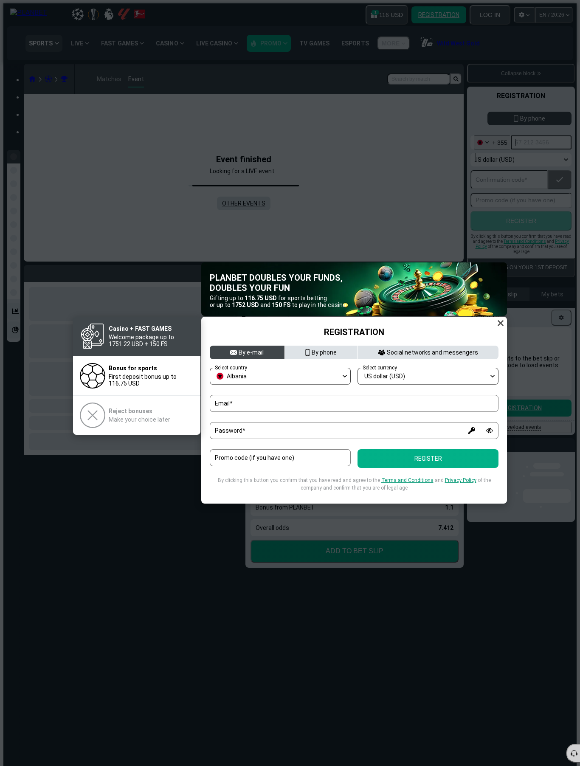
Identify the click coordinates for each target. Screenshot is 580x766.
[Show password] (489, 430)
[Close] (500, 323)
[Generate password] (472, 430)
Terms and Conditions (407, 480)
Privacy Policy (460, 480)
